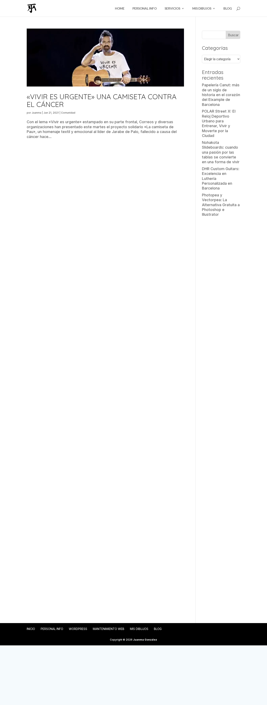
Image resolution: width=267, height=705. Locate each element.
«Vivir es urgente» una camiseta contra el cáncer (101, 100)
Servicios (172, 8)
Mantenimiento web (108, 629)
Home (120, 8)
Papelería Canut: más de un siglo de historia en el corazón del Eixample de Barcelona (221, 95)
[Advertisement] (221, 285)
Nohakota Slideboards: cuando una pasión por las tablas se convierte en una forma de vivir (220, 152)
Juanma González (145, 639)
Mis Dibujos (201, 8)
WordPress (78, 629)
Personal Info (144, 8)
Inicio (31, 629)
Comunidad (68, 112)
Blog (227, 8)
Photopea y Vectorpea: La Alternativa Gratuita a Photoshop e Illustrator (221, 205)
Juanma (36, 112)
